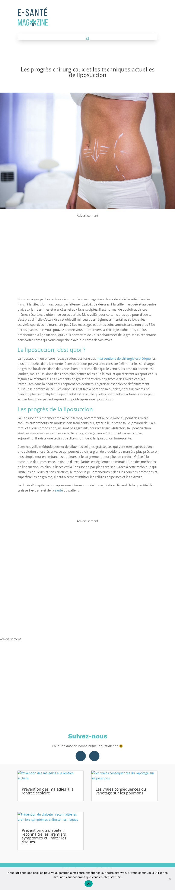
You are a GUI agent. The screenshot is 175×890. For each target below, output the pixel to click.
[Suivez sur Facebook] (81, 756)
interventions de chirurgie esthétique (124, 358)
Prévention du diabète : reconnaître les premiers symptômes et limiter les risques (44, 836)
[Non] (170, 879)
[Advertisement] (87, 248)
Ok (88, 883)
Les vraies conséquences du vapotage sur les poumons (121, 791)
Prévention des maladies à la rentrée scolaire (48, 791)
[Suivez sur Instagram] (94, 756)
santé (59, 490)
